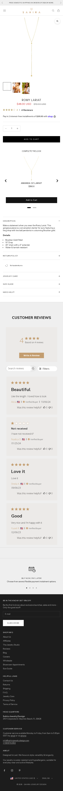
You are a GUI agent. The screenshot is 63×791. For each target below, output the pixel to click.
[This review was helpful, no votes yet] (44, 407)
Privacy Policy (9, 700)
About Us (7, 637)
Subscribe (13, 623)
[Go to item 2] (16, 87)
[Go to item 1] (7, 86)
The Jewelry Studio (11, 645)
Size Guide (7, 668)
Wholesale (7, 660)
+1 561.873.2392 (9, 743)
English (46, 778)
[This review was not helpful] (49, 537)
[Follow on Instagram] (12, 770)
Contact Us (8, 680)
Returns (6, 684)
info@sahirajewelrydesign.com (16, 740)
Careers (6, 656)
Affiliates (7, 641)
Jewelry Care (8, 696)
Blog (5, 653)
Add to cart (31, 139)
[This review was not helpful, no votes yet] (49, 407)
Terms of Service (10, 704)
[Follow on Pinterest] (19, 770)
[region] (31, 573)
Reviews (6, 649)
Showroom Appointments (14, 664)
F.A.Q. (5, 692)
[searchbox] (18, 368)
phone (23, 735)
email (13, 735)
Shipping (6, 688)
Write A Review (32, 355)
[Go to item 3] (26, 88)
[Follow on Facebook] (4, 770)
